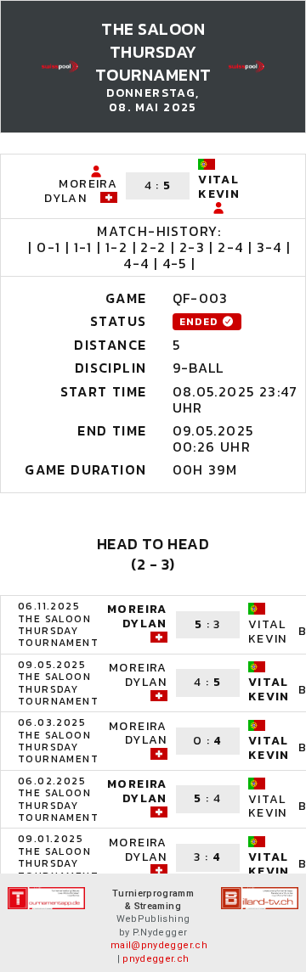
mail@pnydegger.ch (158, 945)
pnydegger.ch (155, 958)
